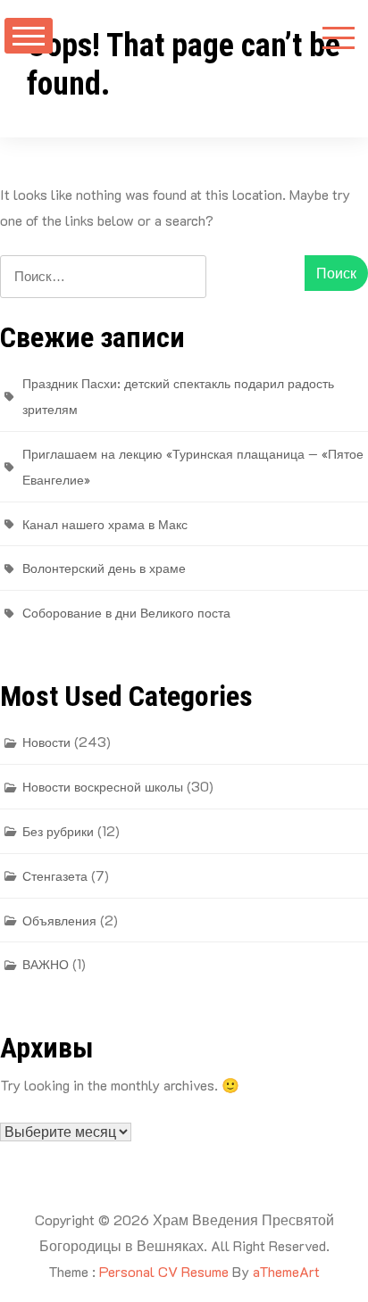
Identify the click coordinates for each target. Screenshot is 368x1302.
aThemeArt (286, 1271)
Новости (46, 742)
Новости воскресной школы (102, 786)
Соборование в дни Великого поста (126, 612)
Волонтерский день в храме (104, 568)
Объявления (59, 920)
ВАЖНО (45, 964)
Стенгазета (55, 875)
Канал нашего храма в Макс (105, 524)
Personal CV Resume (164, 1271)
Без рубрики (58, 831)
